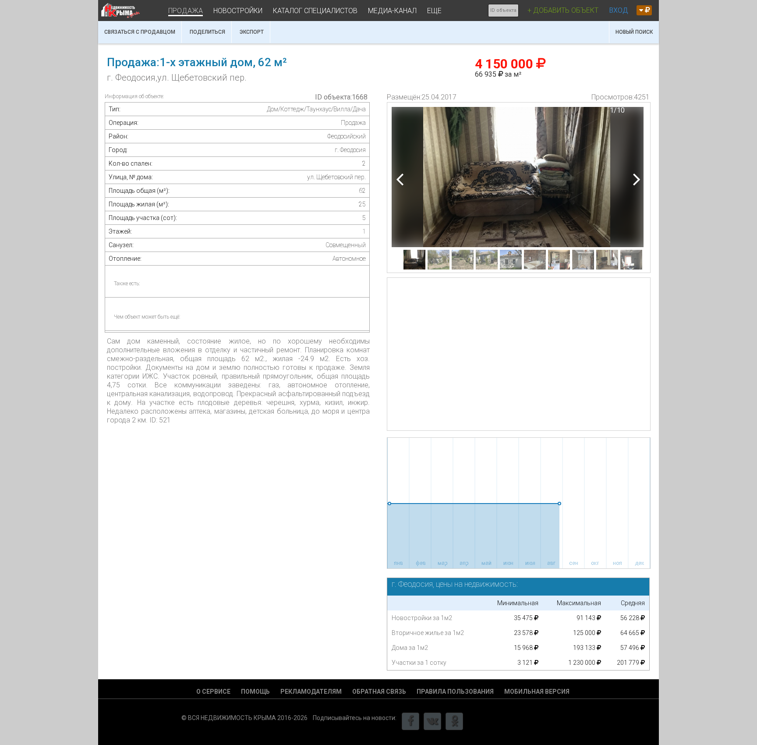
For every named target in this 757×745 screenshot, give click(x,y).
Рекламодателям (311, 691)
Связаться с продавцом (139, 32)
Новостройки (237, 11)
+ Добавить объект (562, 10)
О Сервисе (213, 691)
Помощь (255, 691)
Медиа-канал (392, 11)
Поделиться (207, 32)
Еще (434, 11)
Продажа (185, 11)
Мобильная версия (537, 691)
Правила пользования (455, 691)
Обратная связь (379, 691)
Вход (618, 10)
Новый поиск (634, 32)
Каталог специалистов (315, 11)
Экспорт (252, 32)
